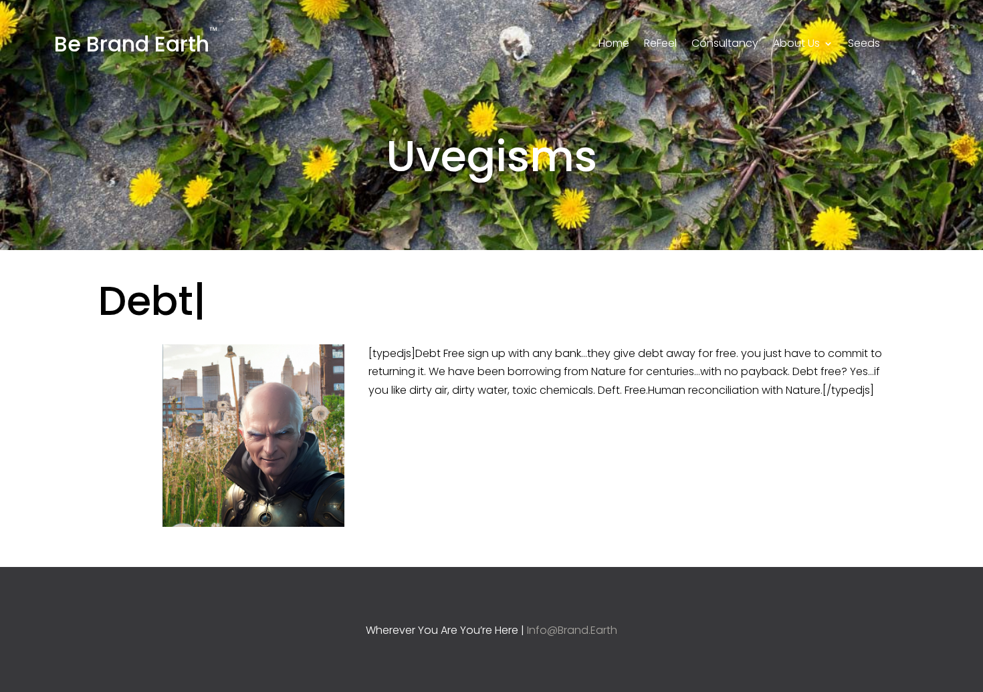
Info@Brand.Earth (572, 630)
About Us (796, 45)
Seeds (864, 45)
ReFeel (660, 45)
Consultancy (724, 45)
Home (613, 45)
